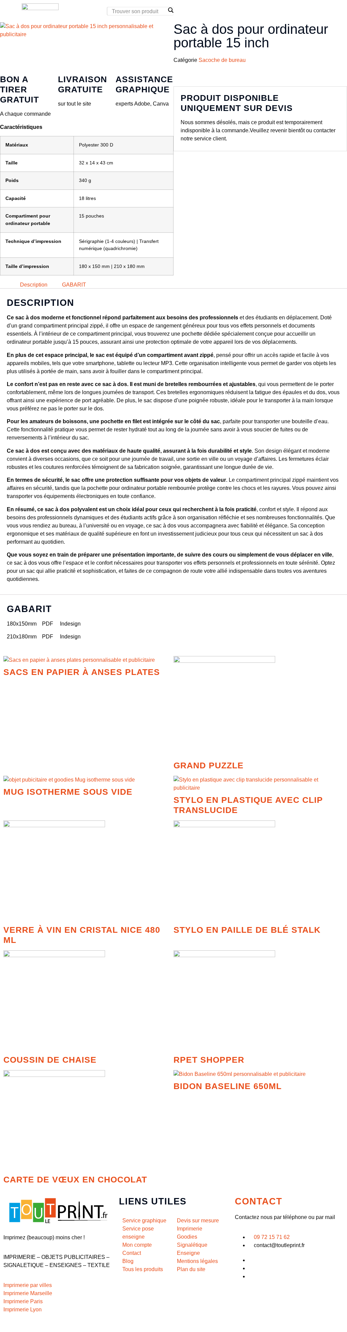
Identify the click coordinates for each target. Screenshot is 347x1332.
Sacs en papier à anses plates (81, 672)
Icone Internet (42, 1324)
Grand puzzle (209, 765)
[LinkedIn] (250, 1268)
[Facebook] (250, 1260)
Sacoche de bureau (222, 60)
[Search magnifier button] (170, 10)
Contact (258, 1201)
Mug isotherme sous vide (67, 791)
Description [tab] (33, 284)
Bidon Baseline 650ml (228, 1086)
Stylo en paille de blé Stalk (247, 929)
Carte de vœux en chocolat (75, 1179)
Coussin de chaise (50, 1059)
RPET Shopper (209, 1059)
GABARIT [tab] (74, 284)
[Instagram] (250, 1276)
